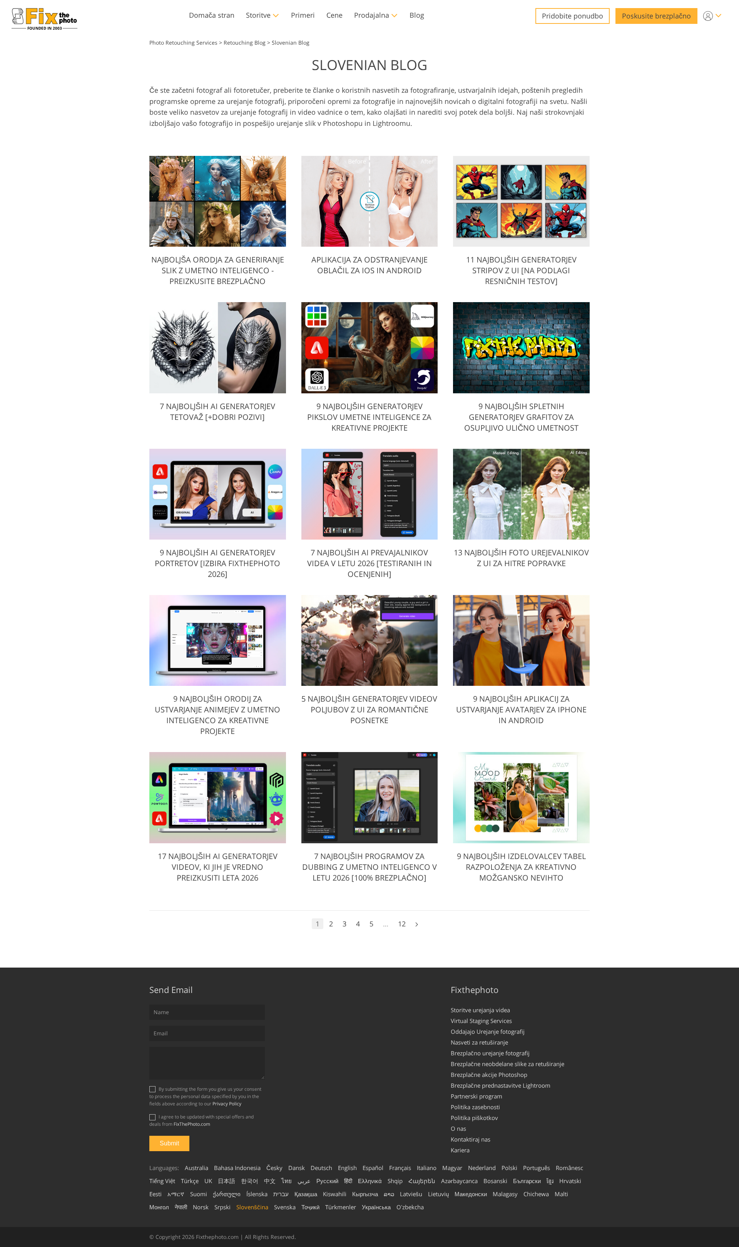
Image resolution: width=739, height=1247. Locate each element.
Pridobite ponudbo (572, 15)
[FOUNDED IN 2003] (44, 16)
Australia (196, 1168)
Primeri (303, 15)
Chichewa (536, 1194)
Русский (327, 1181)
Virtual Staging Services (481, 1021)
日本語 (226, 1181)
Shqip (395, 1181)
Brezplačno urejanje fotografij (490, 1053)
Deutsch (321, 1168)
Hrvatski (570, 1181)
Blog (417, 15)
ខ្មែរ (550, 1181)
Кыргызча (365, 1194)
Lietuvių (438, 1194)
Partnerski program (476, 1096)
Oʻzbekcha (410, 1207)
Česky (274, 1168)
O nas (458, 1128)
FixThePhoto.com (192, 1124)
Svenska (285, 1207)
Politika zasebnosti (475, 1107)
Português (536, 1168)
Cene (334, 15)
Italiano (426, 1168)
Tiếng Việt (162, 1181)
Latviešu (411, 1194)
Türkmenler (340, 1207)
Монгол (159, 1207)
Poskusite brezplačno (656, 15)
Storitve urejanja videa (480, 1010)
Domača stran (211, 15)
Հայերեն (421, 1181)
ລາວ (389, 1194)
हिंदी (348, 1181)
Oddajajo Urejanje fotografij (488, 1031)
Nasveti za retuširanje (479, 1042)
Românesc (569, 1168)
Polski (509, 1168)
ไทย (286, 1181)
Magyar (452, 1168)
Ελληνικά (370, 1181)
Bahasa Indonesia (237, 1168)
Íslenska (257, 1194)
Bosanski (495, 1181)
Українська (376, 1207)
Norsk (201, 1207)
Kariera (460, 1150)
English (347, 1168)
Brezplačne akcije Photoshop (489, 1074)
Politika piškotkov (474, 1118)
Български (527, 1181)
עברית (281, 1194)
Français (400, 1168)
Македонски (471, 1194)
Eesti (155, 1194)
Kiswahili (334, 1194)
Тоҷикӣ (310, 1207)
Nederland (482, 1168)
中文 (270, 1181)
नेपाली (181, 1207)
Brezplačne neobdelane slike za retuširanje (507, 1064)
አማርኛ (175, 1194)
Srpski (222, 1207)
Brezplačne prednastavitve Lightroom (500, 1085)
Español (373, 1168)
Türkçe (190, 1181)
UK (208, 1181)
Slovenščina (252, 1207)
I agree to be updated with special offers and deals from (201, 1120)
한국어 (249, 1181)
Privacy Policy (226, 1103)
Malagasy (505, 1194)
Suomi (198, 1194)
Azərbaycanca (459, 1181)
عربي (304, 1181)
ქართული (227, 1194)
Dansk (296, 1168)
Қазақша (305, 1194)
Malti (561, 1194)
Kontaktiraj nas (470, 1139)
